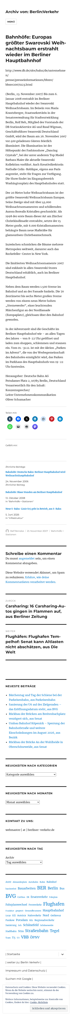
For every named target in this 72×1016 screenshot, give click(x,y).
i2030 (8, 915)
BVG (11, 896)
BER (41, 888)
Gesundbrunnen (33, 910)
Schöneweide (46, 925)
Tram (8, 938)
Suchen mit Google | (19, 978)
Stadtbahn (11, 931)
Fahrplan (53, 897)
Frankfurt (10, 911)
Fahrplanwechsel (16, 904)
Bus (62, 888)
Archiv (10, 857)
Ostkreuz (56, 915)
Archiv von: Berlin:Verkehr (32, 11)
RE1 (31, 920)
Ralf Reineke (17, 531)
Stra (21, 931)
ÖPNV (35, 937)
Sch (20, 925)
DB (28, 897)
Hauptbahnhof (53, 910)
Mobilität (21, 915)
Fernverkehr (35, 905)
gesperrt (19, 911)
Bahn (42, 882)
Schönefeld (31, 925)
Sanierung (11, 925)
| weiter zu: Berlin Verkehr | (23, 962)
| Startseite (13, 954)
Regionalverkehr (44, 920)
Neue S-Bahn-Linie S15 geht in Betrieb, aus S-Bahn (33, 508)
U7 (18, 937)
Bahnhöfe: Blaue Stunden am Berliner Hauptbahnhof (34, 492)
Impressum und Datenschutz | (26, 970)
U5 (13, 937)
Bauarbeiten (27, 888)
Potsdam (22, 920)
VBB (25, 937)
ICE (14, 915)
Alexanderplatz (20, 882)
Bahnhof (52, 881)
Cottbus (21, 897)
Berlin (53, 888)
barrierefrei (11, 889)
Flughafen (53, 904)
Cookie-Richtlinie (39, 1002)
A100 (8, 881)
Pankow (10, 920)
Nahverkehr (34, 915)
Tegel (54, 931)
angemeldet (27, 558)
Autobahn (33, 882)
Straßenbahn (36, 930)
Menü (11, 21)
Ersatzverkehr (39, 897)
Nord (46, 915)
